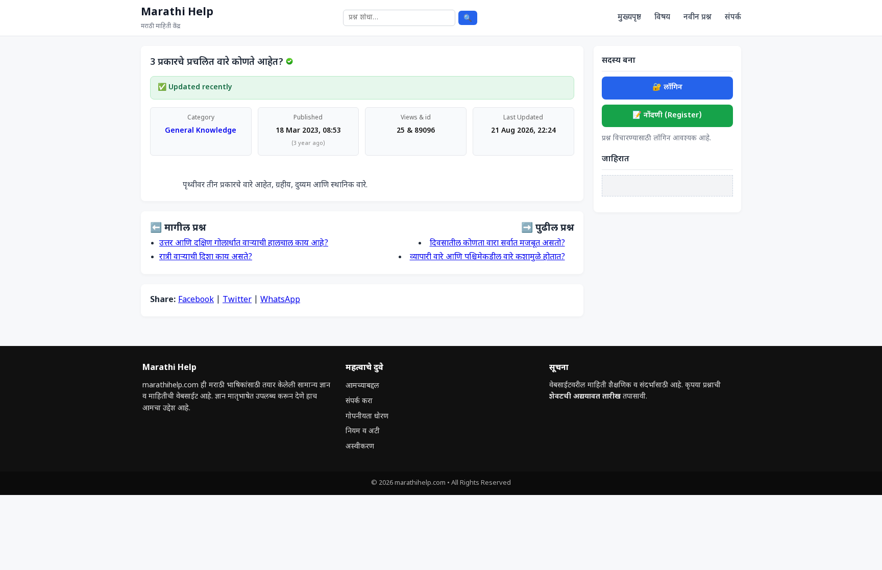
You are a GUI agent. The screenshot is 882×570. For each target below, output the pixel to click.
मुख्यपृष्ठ (629, 17)
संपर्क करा (359, 401)
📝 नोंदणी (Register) (667, 115)
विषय (662, 17)
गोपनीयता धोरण (367, 417)
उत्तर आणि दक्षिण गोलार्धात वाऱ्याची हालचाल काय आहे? (243, 243)
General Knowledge (200, 131)
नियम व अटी (363, 431)
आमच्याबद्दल (362, 386)
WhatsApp (280, 300)
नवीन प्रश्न (697, 17)
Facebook (196, 300)
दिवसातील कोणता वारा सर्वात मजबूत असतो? (497, 243)
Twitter (237, 300)
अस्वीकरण (360, 447)
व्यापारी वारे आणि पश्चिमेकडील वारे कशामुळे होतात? (487, 257)
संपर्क (733, 17)
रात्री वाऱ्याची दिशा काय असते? (205, 257)
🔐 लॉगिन (667, 87)
